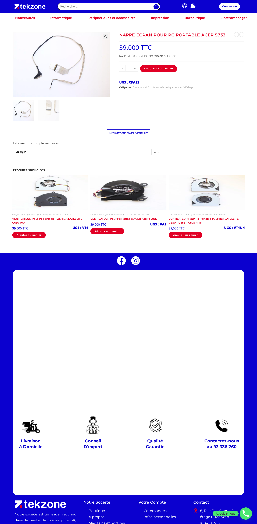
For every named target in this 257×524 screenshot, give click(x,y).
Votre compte (152, 502)
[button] (105, 36)
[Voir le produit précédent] (236, 34)
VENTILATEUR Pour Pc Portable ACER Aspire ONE (123, 218)
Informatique (166, 87)
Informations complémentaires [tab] (128, 133)
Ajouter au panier (158, 68)
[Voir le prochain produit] (241, 34)
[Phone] (246, 513)
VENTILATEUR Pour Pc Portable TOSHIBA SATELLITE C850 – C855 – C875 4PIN (204, 220)
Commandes (155, 511)
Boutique (97, 511)
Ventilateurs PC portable (59, 214)
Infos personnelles (160, 517)
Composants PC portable (146, 87)
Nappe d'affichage (183, 87)
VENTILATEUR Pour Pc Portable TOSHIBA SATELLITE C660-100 (47, 220)
